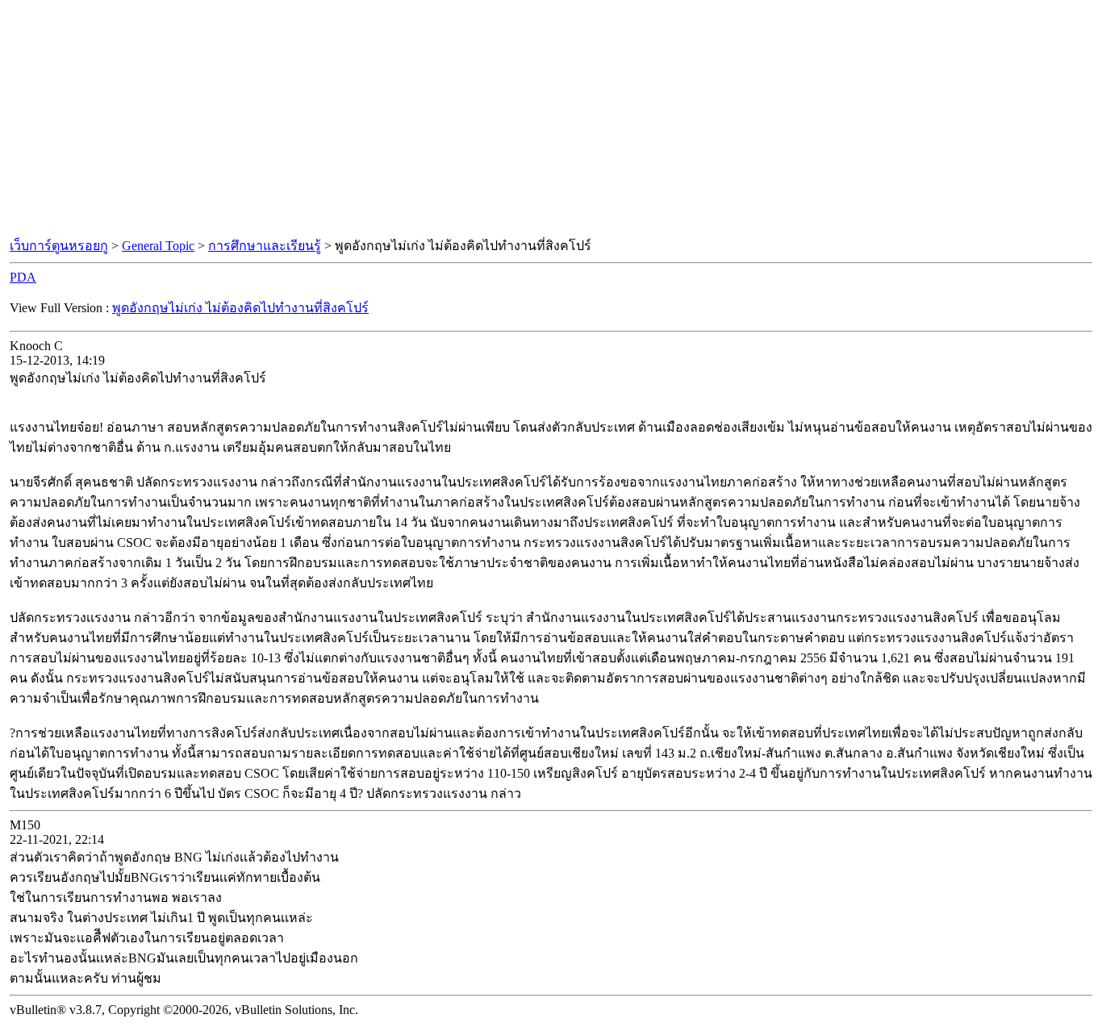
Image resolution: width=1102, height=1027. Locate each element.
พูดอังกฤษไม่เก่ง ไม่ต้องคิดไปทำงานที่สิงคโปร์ (240, 308)
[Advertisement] (551, 119)
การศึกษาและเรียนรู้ (264, 246)
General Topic (158, 246)
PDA (23, 277)
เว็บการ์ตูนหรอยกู (59, 246)
